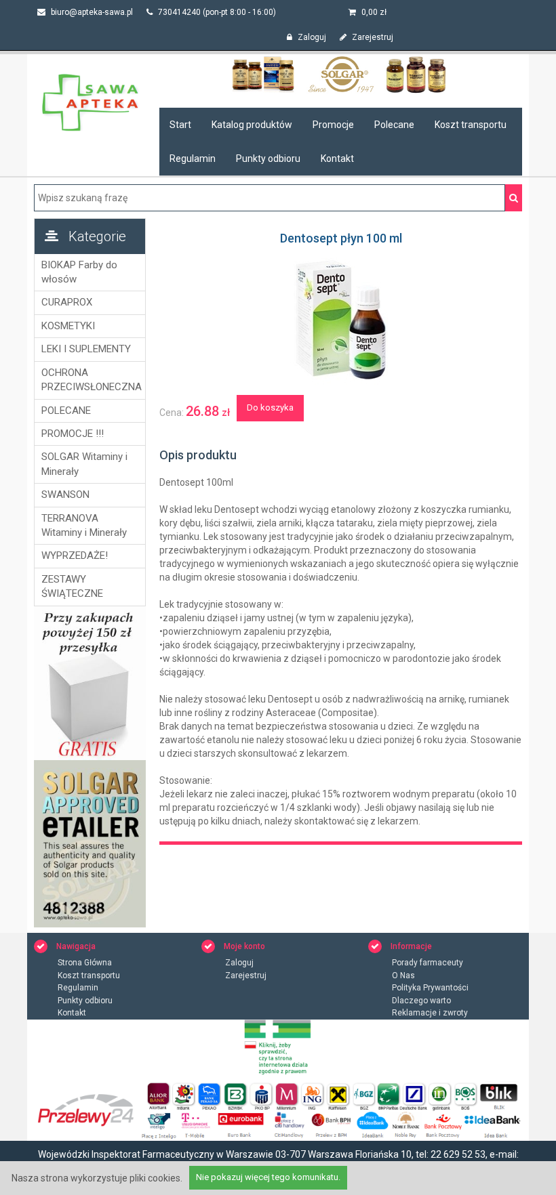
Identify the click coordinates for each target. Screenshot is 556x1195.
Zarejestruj (371, 37)
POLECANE (66, 410)
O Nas (403, 975)
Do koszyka (270, 407)
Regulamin (193, 158)
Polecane (394, 124)
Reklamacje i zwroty (430, 1013)
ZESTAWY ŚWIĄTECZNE (72, 586)
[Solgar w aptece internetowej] (340, 73)
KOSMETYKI (68, 326)
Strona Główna (85, 962)
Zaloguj (311, 37)
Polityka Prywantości (430, 987)
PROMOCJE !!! (72, 433)
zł (373, 12)
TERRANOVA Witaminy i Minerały (84, 525)
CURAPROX (66, 302)
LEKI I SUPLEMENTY (86, 349)
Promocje (333, 124)
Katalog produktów (252, 124)
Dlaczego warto (421, 1000)
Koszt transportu (471, 124)
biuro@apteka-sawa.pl (91, 12)
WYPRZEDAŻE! (74, 555)
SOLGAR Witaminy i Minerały (84, 463)
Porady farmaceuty (427, 962)
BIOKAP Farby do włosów (79, 272)
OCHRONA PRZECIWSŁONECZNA (89, 379)
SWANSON (65, 494)
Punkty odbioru (268, 158)
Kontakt (337, 158)
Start (180, 124)
